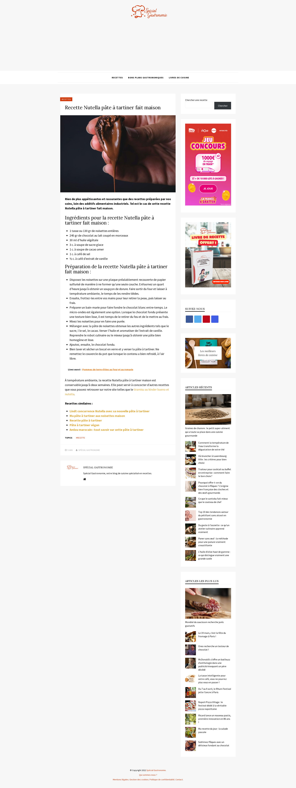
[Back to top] (293, 785)
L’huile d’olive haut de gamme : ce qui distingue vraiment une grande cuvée (214, 555)
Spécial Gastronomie (89, 450)
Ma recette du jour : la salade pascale (213, 730)
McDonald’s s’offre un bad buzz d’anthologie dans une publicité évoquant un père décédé (214, 664)
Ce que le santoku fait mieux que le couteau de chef (213, 500)
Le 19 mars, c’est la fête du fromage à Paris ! (212, 634)
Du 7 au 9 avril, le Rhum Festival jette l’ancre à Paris (214, 690)
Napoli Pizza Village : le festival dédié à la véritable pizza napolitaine (212, 705)
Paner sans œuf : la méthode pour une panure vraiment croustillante (213, 542)
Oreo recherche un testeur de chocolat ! (213, 648)
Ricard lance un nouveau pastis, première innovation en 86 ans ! (214, 719)
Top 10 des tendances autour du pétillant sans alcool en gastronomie (213, 515)
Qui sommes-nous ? (148, 774)
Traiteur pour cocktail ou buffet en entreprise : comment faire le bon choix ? (214, 473)
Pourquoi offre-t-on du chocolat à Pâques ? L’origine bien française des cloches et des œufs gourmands (213, 487)
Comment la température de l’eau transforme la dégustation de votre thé (213, 446)
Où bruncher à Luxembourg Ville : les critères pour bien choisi (212, 459)
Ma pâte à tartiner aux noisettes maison (97, 416)
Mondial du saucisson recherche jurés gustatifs (204, 624)
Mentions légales (121, 779)
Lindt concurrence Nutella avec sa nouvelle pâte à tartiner (110, 411)
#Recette (80, 437)
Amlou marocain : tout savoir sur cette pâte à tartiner (107, 430)
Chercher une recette (196, 100)
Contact (179, 779)
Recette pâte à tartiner (86, 420)
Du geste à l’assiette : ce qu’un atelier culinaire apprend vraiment (213, 529)
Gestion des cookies (139, 779)
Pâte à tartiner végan (84, 425)
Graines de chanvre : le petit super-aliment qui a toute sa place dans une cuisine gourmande (207, 432)
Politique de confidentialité (162, 779)
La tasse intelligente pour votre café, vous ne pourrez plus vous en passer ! (212, 679)
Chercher (223, 105)
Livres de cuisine (179, 77)
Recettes (117, 77)
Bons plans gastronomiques (146, 77)
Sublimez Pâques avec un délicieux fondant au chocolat (213, 743)
